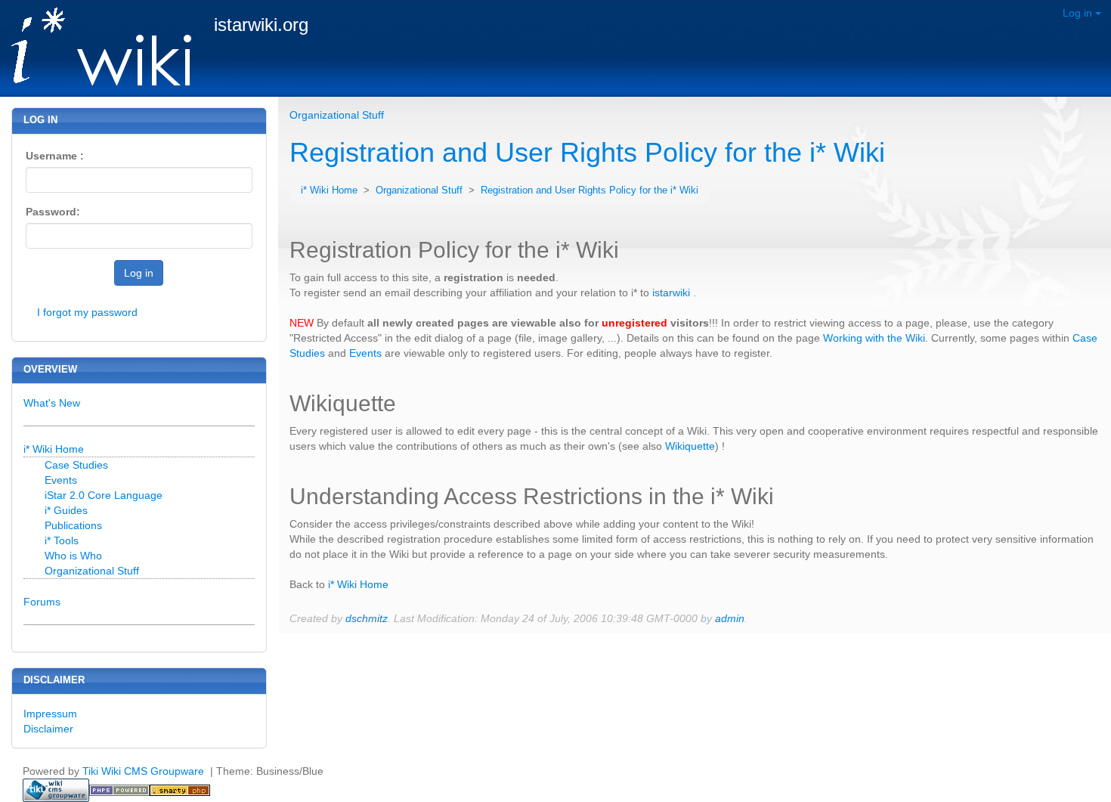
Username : (55, 156)
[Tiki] (56, 789)
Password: (53, 212)
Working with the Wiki (874, 338)
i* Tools (62, 540)
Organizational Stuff (336, 115)
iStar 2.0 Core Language (103, 495)
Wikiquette (690, 446)
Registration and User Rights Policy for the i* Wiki (587, 152)
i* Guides (66, 510)
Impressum (50, 714)
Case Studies (76, 465)
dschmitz (366, 618)
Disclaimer (48, 729)
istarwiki (671, 292)
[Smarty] (180, 789)
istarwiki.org (261, 24)
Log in (1079, 13)
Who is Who (73, 556)
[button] (1052, 127)
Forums (41, 602)
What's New (51, 403)
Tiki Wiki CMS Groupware (144, 771)
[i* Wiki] (95, 48)
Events (365, 353)
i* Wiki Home (331, 190)
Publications (73, 525)
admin (729, 618)
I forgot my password (87, 312)
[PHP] (119, 789)
